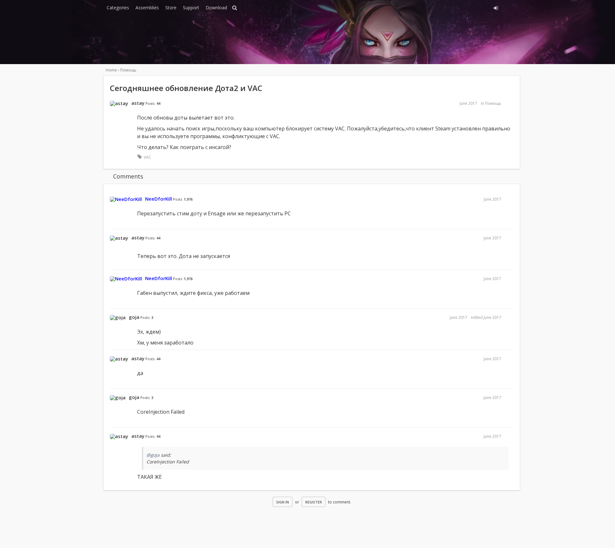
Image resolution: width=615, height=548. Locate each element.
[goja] (118, 317)
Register (313, 502)
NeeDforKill (158, 198)
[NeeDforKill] (126, 199)
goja (134, 317)
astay (137, 103)
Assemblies (147, 7)
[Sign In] (438, 7)
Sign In (282, 502)
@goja (153, 455)
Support (191, 7)
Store (170, 7)
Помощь (493, 103)
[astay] (119, 103)
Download (216, 7)
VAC (147, 157)
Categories (118, 7)
